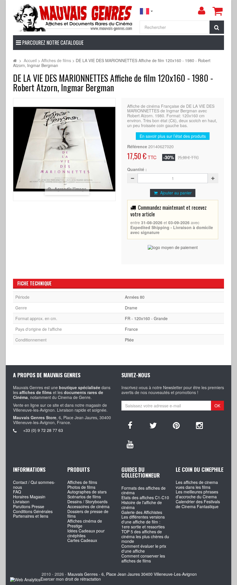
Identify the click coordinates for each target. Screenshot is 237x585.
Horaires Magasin (29, 496)
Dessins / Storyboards (87, 501)
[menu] (201, 10)
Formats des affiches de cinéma (143, 490)
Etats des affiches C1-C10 (145, 497)
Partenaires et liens (30, 516)
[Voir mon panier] (217, 11)
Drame (131, 308)
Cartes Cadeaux (82, 540)
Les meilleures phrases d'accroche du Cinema (197, 494)
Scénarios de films (84, 496)
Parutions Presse (28, 506)
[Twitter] (153, 425)
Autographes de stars (87, 492)
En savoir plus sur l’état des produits (173, 136)
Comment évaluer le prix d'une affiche (143, 548)
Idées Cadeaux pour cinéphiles (86, 533)
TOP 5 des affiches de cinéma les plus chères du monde (145, 536)
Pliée (129, 340)
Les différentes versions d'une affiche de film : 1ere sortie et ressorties (143, 522)
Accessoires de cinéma (88, 506)
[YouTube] (130, 443)
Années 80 (135, 297)
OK (217, 405)
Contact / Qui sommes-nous (34, 484)
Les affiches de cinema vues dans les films (197, 484)
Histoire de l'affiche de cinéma (141, 504)
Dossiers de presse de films (87, 513)
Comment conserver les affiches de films (143, 558)
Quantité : (137, 169)
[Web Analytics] (25, 579)
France (131, 329)
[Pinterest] (176, 425)
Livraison (21, 501)
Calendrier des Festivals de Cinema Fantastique (198, 504)
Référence (137, 146)
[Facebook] (130, 425)
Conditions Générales (33, 511)
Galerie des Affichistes (141, 512)
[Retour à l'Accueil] (15, 60)
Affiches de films (82, 482)
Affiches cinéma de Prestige (84, 523)
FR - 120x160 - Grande (146, 318)
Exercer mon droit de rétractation (70, 579)
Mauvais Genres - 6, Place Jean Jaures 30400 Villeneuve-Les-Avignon (132, 574)
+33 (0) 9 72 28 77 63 (43, 430)
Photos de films (81, 487)
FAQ (17, 492)
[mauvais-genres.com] (73, 17)
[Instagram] (199, 425)
